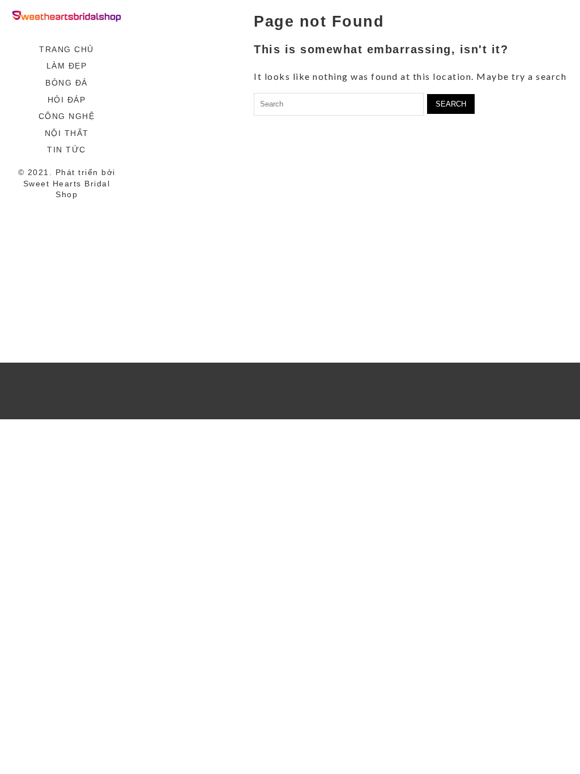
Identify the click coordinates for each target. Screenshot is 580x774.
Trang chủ (66, 49)
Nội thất (67, 133)
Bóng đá (66, 82)
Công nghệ (67, 116)
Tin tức (66, 149)
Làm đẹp (66, 65)
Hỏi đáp (67, 99)
